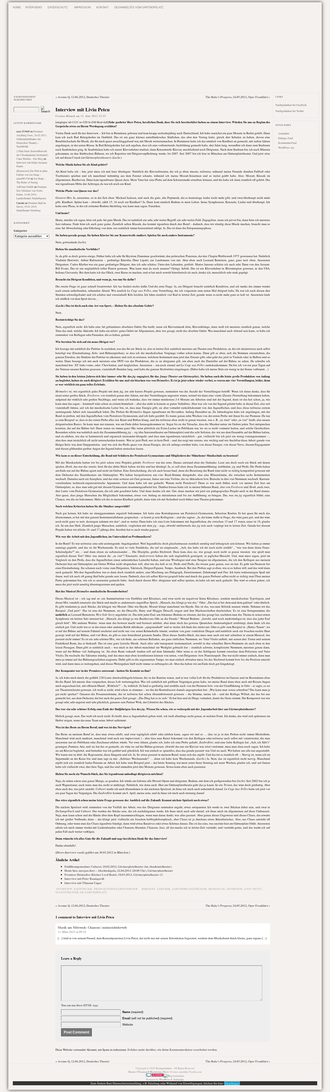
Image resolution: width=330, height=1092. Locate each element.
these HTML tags (87, 1005)
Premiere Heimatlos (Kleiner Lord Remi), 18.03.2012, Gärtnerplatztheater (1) (113, 874)
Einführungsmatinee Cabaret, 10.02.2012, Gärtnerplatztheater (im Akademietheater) (118, 866)
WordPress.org (286, 147)
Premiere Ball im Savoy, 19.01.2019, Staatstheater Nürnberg (31, 206)
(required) (132, 1012)
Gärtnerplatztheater (189, 889)
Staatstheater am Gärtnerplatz (81, 892)
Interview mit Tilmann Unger (83, 883)
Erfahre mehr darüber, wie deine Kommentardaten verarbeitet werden (172, 1049)
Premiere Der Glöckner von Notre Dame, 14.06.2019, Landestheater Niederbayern (31, 192)
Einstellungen (232, 1083)
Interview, (65, 889)
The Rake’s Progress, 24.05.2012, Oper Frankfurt (236, 97)
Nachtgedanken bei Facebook (291, 105)
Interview (234, 889)
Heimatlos (217, 889)
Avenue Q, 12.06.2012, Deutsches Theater (84, 97)
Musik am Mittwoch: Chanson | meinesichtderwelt (92, 927)
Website (127, 1024)
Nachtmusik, (84, 889)
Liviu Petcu (253, 889)
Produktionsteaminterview (116, 889)
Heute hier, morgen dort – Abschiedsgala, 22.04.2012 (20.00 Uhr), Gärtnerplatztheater (118, 870)
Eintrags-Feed (285, 138)
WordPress (164, 1079)
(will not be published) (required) (147, 1018)
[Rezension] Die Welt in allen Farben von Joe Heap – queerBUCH (31, 174)
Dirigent (148, 889)
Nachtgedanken (164, 1068)
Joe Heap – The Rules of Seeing (31, 180)
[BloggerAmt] (174, 1075)
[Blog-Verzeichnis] (155, 1075)
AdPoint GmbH (24, 186)
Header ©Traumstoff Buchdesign (145, 1071)
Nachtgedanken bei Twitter (289, 111)
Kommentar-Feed (287, 142)
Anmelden (283, 133)
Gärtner (163, 889)
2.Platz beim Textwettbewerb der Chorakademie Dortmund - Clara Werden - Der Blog (32, 154)
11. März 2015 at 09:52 (72, 932)
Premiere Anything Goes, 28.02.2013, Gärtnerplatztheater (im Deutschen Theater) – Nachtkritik (31, 138)
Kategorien (20, 230)
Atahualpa (178, 1079)
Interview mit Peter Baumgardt (84, 878)
